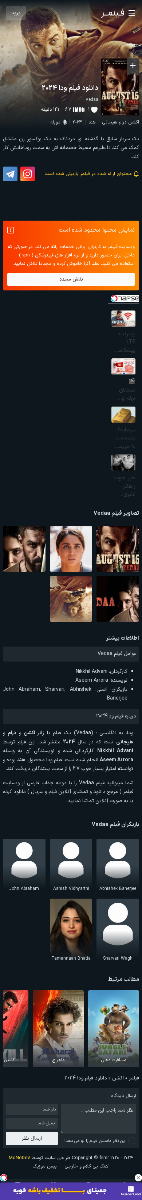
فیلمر (134, 1078)
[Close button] (138, 1177)
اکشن (133, 122)
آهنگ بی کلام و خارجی (87, 1166)
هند (92, 122)
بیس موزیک (44, 1166)
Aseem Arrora (91, 680)
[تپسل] (3, 1177)
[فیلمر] (112, 13)
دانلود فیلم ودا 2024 (70, 88)
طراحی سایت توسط (39, 1158)
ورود (16, 13)
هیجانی (109, 122)
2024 (77, 122)
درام (123, 122)
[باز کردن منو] (131, 13)
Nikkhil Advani (91, 671)
